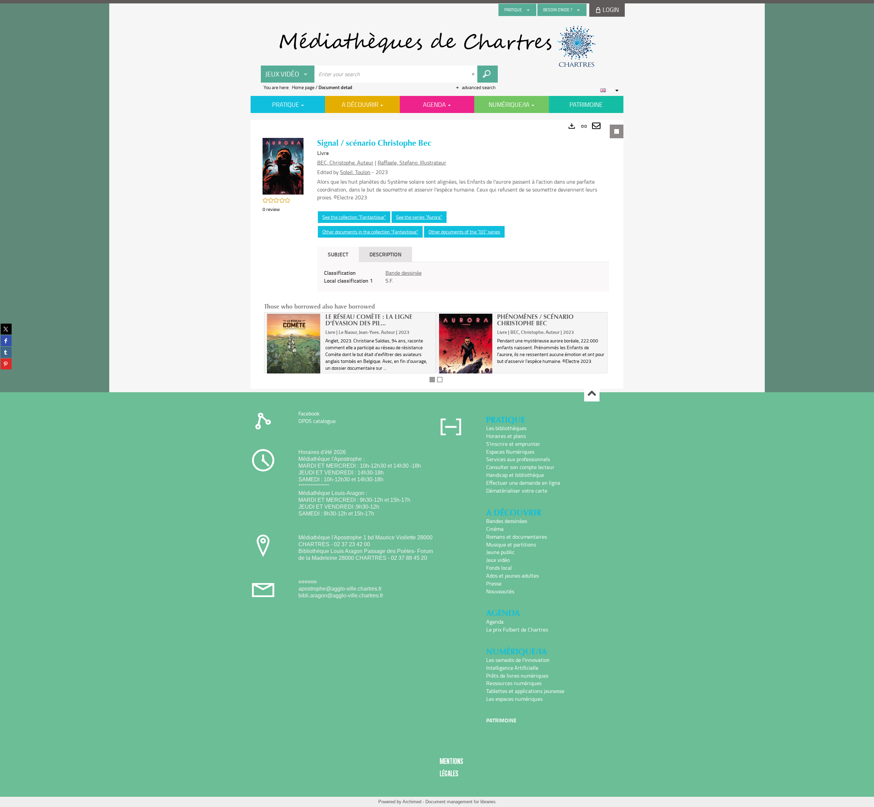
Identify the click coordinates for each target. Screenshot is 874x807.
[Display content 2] (439, 379)
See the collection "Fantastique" (354, 217)
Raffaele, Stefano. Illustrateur (412, 162)
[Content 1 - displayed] (432, 379)
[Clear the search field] (474, 74)
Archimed (412, 801)
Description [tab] (385, 254)
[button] (283, 165)
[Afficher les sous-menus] (528, 10)
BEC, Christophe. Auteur (345, 162)
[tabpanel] (437, 254)
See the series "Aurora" (419, 217)
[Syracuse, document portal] (437, 46)
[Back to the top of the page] (592, 394)
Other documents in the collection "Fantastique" (370, 231)
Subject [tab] (338, 254)
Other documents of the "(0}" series (464, 231)
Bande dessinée (403, 273)
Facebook (309, 413)
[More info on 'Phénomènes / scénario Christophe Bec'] (466, 351)
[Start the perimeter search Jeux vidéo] (487, 74)
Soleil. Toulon (355, 172)
